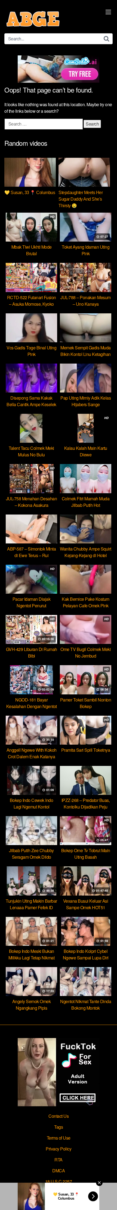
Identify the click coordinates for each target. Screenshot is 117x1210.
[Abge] (33, 19)
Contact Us (58, 1116)
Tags (58, 1127)
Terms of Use (58, 1138)
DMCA (58, 1170)
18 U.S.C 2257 (58, 1181)
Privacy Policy (58, 1149)
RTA (58, 1160)
